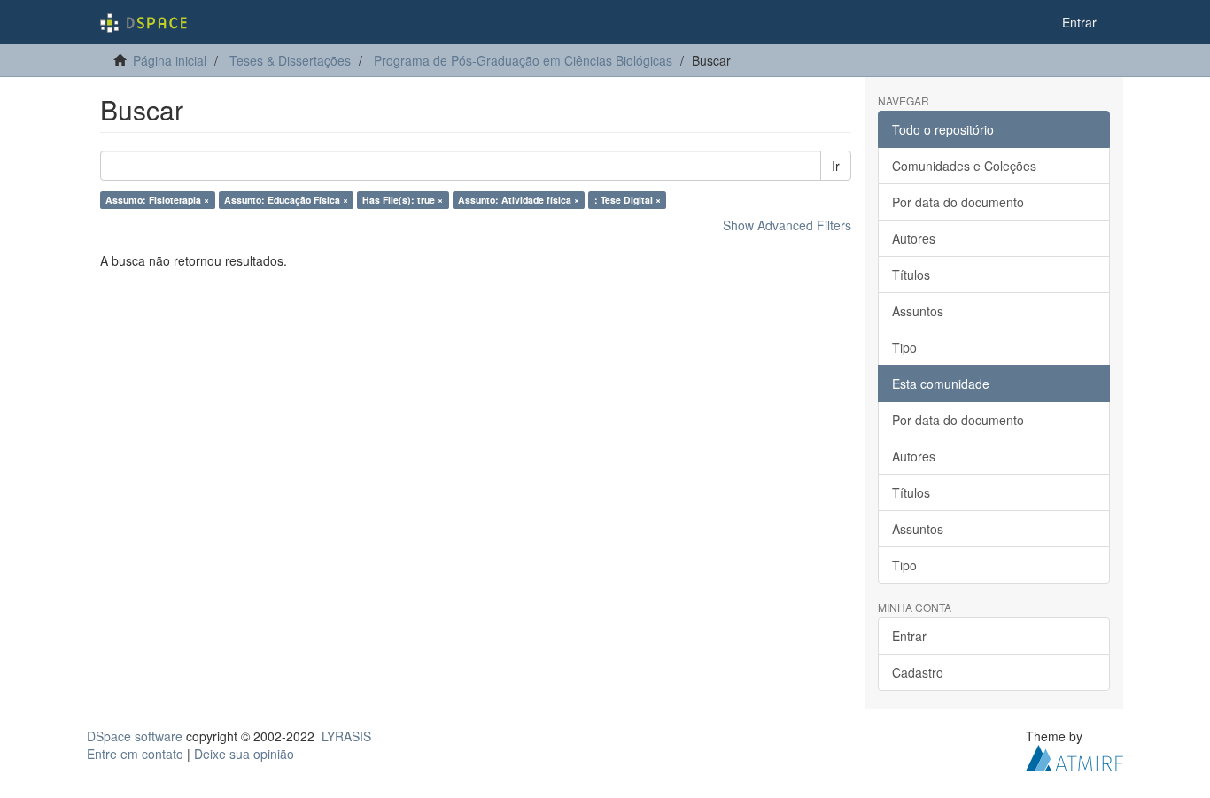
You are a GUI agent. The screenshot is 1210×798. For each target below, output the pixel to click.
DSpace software (134, 736)
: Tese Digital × (627, 199)
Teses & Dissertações (290, 60)
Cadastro (917, 672)
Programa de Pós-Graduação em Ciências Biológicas (523, 60)
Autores (913, 238)
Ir (836, 165)
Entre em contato (135, 754)
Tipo (904, 347)
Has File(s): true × (402, 199)
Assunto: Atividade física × (518, 199)
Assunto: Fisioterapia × (157, 199)
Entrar (909, 636)
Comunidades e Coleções (964, 165)
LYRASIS (346, 736)
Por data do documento (958, 202)
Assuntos (917, 311)
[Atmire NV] (1074, 756)
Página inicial (169, 60)
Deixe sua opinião (244, 754)
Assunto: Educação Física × (286, 199)
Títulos (911, 274)
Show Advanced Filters (787, 225)
